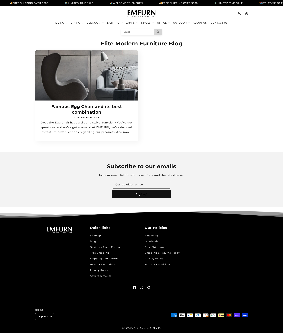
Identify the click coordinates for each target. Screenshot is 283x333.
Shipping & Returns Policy (162, 252)
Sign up (141, 194)
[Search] (158, 32)
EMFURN (134, 328)
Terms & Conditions (103, 264)
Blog (93, 241)
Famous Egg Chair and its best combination (86, 109)
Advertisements (100, 275)
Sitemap (95, 235)
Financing (151, 235)
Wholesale (152, 241)
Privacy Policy (99, 270)
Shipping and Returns (104, 258)
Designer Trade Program (106, 247)
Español (43, 316)
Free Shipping (99, 252)
